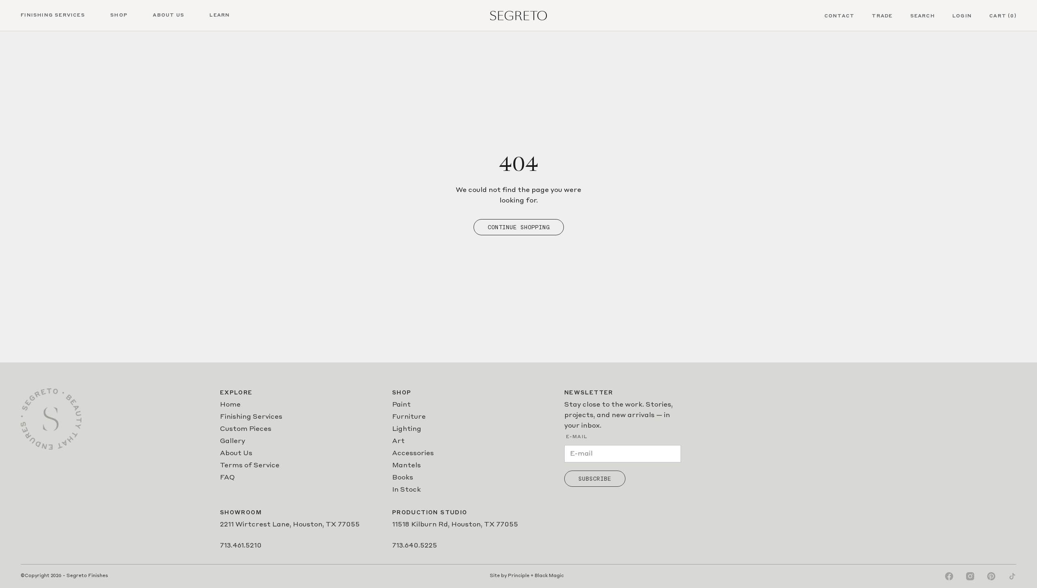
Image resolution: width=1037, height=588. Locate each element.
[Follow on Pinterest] (991, 576)
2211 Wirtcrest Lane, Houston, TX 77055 (290, 525)
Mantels (406, 465)
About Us (236, 453)
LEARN (219, 15)
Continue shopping (519, 227)
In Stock (406, 490)
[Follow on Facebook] (949, 576)
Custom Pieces (245, 429)
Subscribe (594, 478)
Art (398, 441)
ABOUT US (168, 15)
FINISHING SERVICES (53, 15)
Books (402, 478)
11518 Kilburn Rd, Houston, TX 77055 (455, 525)
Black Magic (549, 576)
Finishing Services (251, 417)
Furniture (409, 417)
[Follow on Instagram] (970, 576)
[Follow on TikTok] (1012, 576)
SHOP (119, 15)
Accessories (413, 453)
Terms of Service (250, 465)
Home (230, 405)
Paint (401, 405)
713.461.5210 (241, 546)
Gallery (232, 441)
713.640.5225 (414, 546)
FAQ (227, 478)
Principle (518, 576)
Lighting (406, 429)
